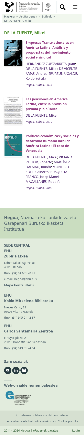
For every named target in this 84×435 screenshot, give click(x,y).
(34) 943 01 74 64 (23, 348)
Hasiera (9, 16)
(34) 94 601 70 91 (23, 273)
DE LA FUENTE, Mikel (41, 68)
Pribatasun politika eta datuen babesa (42, 415)
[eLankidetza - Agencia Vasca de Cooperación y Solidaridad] (42, 398)
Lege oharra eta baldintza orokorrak (31, 421)
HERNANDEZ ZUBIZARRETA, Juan (50, 64)
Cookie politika (68, 421)
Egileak (47, 16)
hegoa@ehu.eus (25, 279)
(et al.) (41, 78)
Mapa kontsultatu (19, 285)
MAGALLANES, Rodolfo (43, 181)
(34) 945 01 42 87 (23, 317)
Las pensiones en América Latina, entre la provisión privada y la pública (47, 104)
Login (76, 430)
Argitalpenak (28, 16)
